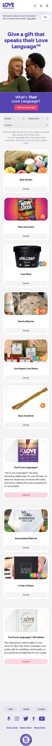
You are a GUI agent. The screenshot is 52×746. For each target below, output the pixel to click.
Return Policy (39, 727)
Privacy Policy (26, 727)
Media (26, 709)
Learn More (31, 18)
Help (10, 709)
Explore (26, 495)
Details (26, 189)
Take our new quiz (26, 107)
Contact (41, 709)
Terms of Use (12, 727)
